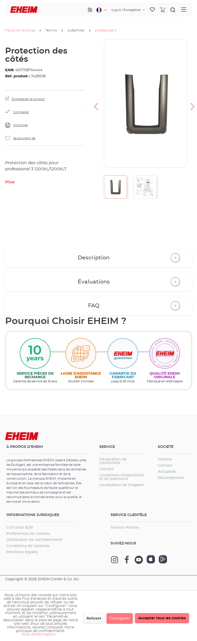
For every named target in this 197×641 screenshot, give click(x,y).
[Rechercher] (172, 10)
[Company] (90, 9)
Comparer (21, 112)
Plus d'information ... (40, 634)
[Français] (101, 10)
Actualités (167, 472)
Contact (106, 469)
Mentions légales (22, 552)
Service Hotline (125, 527)
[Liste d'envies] (152, 10)
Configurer (120, 618)
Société (165, 447)
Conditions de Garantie (28, 546)
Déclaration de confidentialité (34, 540)
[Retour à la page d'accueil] (24, 9)
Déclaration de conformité (113, 461)
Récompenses (171, 478)
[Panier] (162, 10)
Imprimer (20, 125)
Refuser (93, 618)
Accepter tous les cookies (162, 618)
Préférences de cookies (28, 533)
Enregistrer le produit (28, 99)
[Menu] (184, 9)
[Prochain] (192, 103)
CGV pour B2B (19, 527)
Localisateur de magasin (121, 485)
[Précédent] (96, 103)
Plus (10, 182)
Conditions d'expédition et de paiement (121, 477)
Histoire (165, 459)
